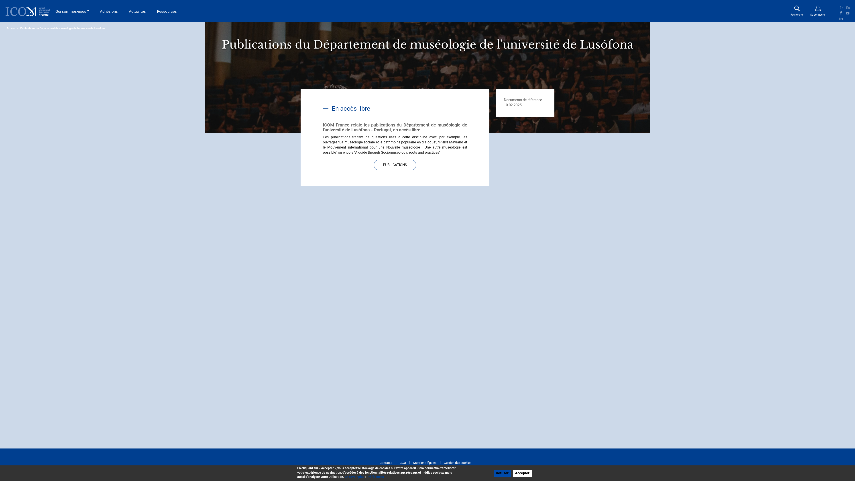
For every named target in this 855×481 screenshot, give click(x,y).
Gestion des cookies (457, 463)
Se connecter (818, 14)
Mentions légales (424, 463)
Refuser (502, 473)
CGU (403, 463)
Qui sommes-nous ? (72, 11)
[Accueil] (28, 11)
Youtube (847, 12)
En (841, 7)
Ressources (167, 11)
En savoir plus (354, 477)
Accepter (522, 473)
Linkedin (841, 18)
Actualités (137, 11)
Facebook (841, 12)
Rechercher (797, 14)
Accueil (11, 28)
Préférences (375, 477)
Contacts (386, 463)
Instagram (847, 18)
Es (847, 7)
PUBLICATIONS (395, 165)
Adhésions (109, 11)
